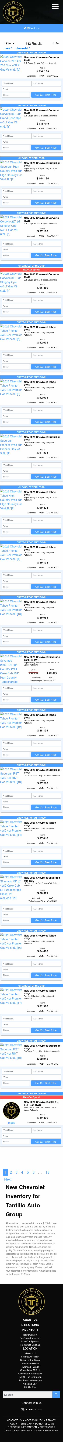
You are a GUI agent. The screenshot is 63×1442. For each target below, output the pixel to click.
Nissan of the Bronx (30, 1360)
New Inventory (30, 1334)
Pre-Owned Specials (30, 1344)
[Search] (56, 1394)
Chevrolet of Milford (30, 1370)
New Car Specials (30, 1341)
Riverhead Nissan (30, 1363)
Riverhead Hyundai (30, 1366)
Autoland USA (30, 1383)
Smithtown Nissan (30, 1356)
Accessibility (34, 1420)
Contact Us (14, 1420)
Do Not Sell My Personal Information (31, 1425)
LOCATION (30, 1348)
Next (8, 1179)
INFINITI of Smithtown (30, 1376)
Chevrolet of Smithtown (30, 1373)
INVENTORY (30, 1329)
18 (47, 1172)
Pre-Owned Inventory (30, 1338)
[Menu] (55, 7)
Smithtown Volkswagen (30, 1380)
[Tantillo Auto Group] (13, 12)
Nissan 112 (30, 1353)
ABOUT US (30, 1319)
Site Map (26, 1423)
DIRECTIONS (30, 1324)
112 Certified (30, 1387)
